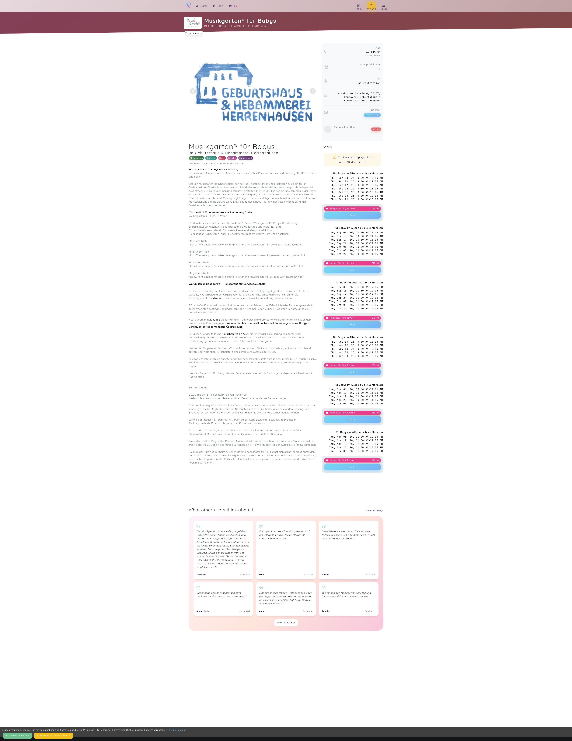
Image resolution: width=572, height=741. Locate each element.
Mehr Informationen (177, 730)
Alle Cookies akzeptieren (17, 735)
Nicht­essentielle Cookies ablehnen (53, 735)
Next (313, 91)
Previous (193, 91)
